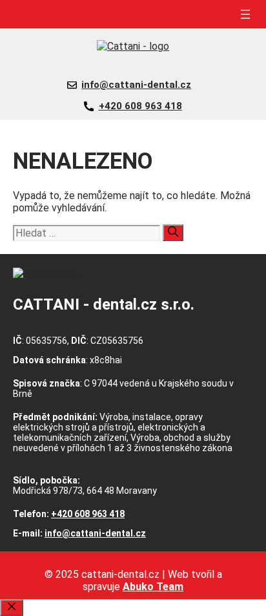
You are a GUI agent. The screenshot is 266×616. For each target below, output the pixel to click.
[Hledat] (173, 232)
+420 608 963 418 (140, 106)
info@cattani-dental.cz (136, 84)
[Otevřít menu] (245, 14)
